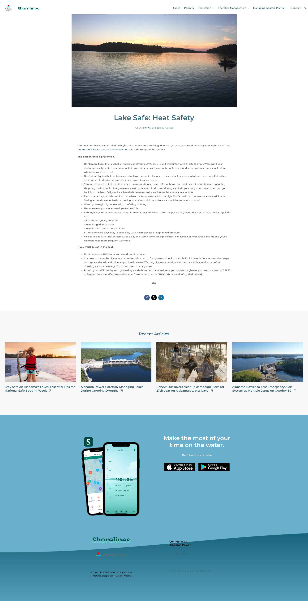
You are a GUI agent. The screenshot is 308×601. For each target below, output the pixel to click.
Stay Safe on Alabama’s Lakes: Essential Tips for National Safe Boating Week (40, 388)
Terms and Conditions (180, 571)
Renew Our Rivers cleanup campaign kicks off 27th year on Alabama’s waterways (190, 388)
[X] (154, 297)
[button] (305, 8)
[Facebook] (146, 297)
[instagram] (183, 553)
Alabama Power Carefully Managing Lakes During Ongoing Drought (112, 388)
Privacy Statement (201, 571)
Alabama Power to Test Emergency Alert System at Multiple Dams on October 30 (262, 388)
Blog (154, 283)
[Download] (179, 463)
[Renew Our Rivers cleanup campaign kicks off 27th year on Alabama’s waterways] (191, 343)
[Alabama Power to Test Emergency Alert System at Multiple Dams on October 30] (267, 343)
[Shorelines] (22, 5)
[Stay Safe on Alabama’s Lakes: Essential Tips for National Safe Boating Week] (40, 343)
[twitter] (177, 553)
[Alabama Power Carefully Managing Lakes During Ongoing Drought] (116, 343)
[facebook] (171, 553)
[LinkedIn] (161, 297)
